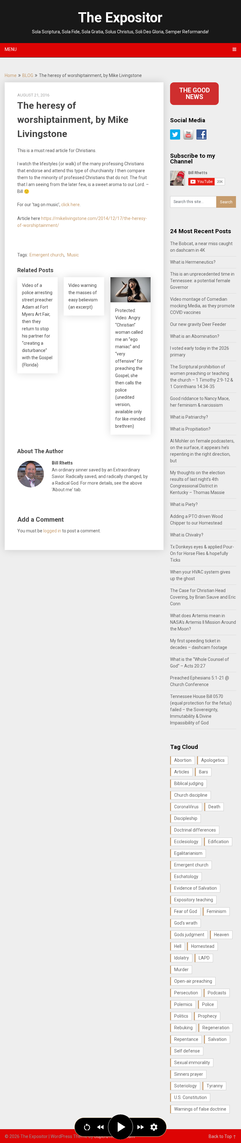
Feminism (216, 911)
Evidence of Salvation (195, 888)
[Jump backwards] (100, 1127)
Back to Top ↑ (222, 1136)
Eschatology (186, 876)
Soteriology (185, 1085)
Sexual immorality (192, 1062)
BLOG (27, 75)
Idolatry (181, 957)
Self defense (187, 1050)
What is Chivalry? (186, 534)
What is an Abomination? (194, 336)
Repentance (186, 1039)
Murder (181, 969)
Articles (181, 771)
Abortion (182, 760)
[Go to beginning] (87, 1127)
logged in (52, 530)
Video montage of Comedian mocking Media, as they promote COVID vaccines (202, 306)
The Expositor (120, 17)
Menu (11, 49)
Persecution (186, 992)
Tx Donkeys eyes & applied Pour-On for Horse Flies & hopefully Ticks (202, 553)
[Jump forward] (140, 1127)
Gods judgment (189, 934)
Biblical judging (188, 783)
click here (70, 204)
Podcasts (217, 992)
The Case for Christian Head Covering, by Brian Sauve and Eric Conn (203, 597)
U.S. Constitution (190, 1097)
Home (11, 75)
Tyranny (214, 1085)
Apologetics (213, 760)
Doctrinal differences (195, 830)
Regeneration (215, 1027)
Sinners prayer (188, 1074)
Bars (203, 771)
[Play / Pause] (120, 1127)
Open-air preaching (193, 981)
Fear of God (185, 911)
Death (214, 806)
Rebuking (183, 1027)
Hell (177, 946)
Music (73, 254)
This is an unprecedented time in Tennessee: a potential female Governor (202, 281)
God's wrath (185, 923)
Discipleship (185, 818)
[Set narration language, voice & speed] (154, 1127)
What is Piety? (184, 504)
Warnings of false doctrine (200, 1109)
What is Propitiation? (190, 428)
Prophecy (207, 1016)
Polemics (183, 1004)
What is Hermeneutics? (193, 262)
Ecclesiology (186, 841)
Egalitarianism (188, 853)
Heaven (221, 934)
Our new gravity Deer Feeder (198, 324)
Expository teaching (193, 899)
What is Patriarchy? (189, 417)
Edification (218, 841)
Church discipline (190, 795)
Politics (181, 1016)
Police (208, 1004)
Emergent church (46, 254)
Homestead (202, 946)
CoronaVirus (186, 806)
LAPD (204, 957)
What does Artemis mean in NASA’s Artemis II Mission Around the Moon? (203, 622)
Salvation (217, 1039)
